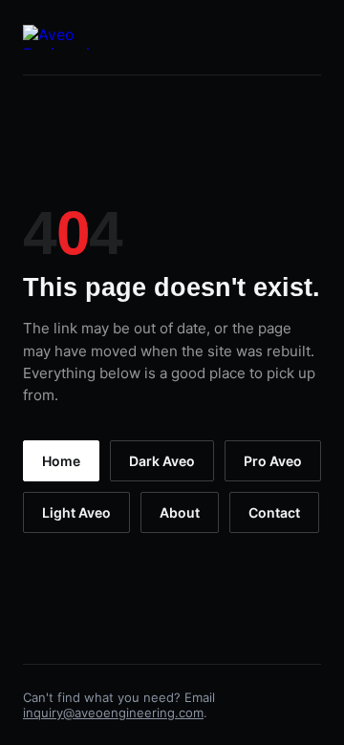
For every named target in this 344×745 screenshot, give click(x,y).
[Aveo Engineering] (65, 37)
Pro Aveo (273, 461)
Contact (274, 512)
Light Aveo (76, 512)
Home (61, 461)
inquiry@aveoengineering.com (113, 712)
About (180, 512)
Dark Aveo (162, 461)
